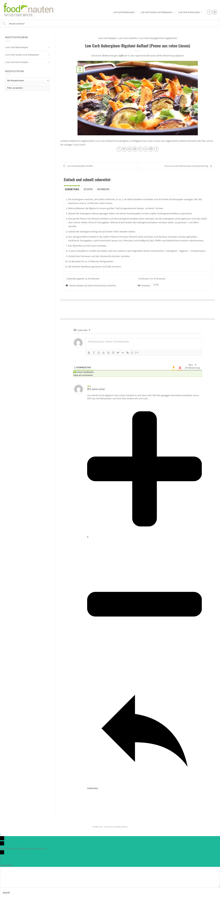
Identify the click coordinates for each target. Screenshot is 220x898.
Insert (6, 892)
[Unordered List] (113, 353)
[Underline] (98, 353)
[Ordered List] (108, 353)
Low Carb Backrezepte (123, 12)
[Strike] (103, 353)
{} (132, 352)
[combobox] (27, 80)
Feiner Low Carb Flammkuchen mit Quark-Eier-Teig (186, 166)
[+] (137, 352)
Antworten (6, 864)
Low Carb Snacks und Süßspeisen (156, 12)
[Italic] (93, 353)
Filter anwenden (15, 87)
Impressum (97, 827)
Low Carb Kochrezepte (189, 12)
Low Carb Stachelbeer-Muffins (80, 166)
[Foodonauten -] (30, 9)
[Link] (127, 353)
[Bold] (89, 353)
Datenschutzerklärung (116, 827)
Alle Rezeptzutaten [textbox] (15, 80)
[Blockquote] (118, 353)
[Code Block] (122, 353)
